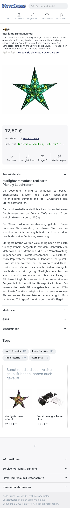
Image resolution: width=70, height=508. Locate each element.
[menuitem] (15, 351)
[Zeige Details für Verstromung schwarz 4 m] (51, 399)
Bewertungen (10, 328)
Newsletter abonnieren (17, 487)
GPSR (5, 319)
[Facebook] (35, 446)
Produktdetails (11, 174)
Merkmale (8, 310)
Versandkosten (31, 138)
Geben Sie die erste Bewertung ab (38, 52)
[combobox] (48, 6)
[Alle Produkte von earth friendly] (6, 29)
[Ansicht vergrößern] (35, 89)
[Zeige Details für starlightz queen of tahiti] (18, 399)
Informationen (11, 459)
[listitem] (35, 89)
